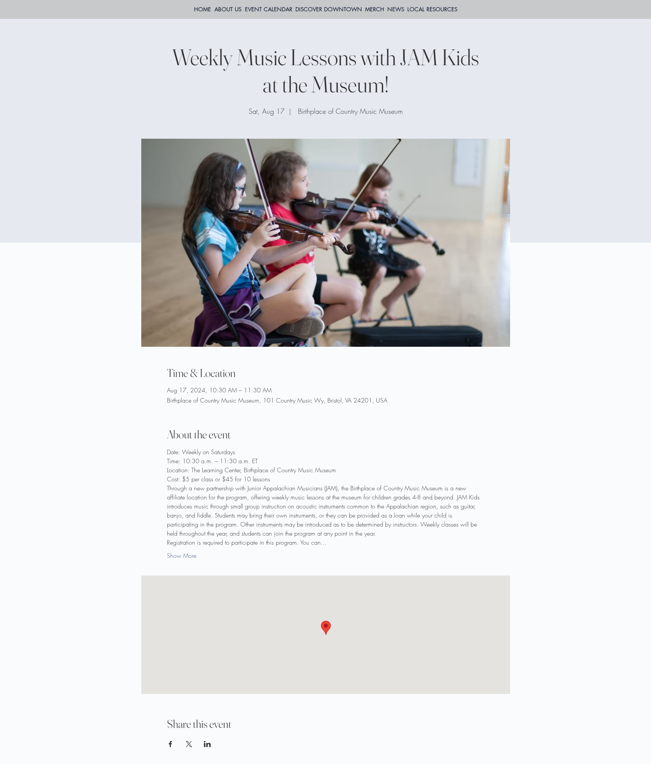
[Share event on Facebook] (170, 744)
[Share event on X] (189, 744)
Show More (181, 555)
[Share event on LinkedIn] (207, 744)
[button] (432, 9)
